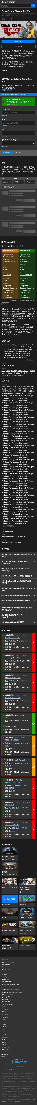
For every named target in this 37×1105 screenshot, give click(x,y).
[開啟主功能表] (34, 2)
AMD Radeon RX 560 (19, 828)
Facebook (5, 1054)
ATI (4, 1029)
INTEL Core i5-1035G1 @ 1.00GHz (15, 696)
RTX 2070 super (26, 274)
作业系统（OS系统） (10, 139)
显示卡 (4, 119)
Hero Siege (5, 977)
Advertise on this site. (18, 1067)
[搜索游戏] (33, 6)
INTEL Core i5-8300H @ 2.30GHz (15, 738)
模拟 (7, 381)
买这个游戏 (18, 46)
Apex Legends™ (6, 964)
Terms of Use (5, 1047)
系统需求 (7, 15)
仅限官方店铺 (9, 186)
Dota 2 (3, 1007)
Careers (4, 1042)
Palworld (4, 972)
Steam (31, 360)
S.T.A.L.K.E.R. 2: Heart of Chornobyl (12, 992)
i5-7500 (6, 261)
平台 (15, 178)
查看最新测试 (7, 90)
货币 (3, 178)
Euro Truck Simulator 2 (8, 962)
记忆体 (4, 129)
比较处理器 (5, 1017)
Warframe (4, 974)
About (3, 1040)
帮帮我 (5, 116)
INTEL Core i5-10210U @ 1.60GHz (15, 636)
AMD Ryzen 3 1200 (22, 760)
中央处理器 (6, 109)
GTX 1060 (7, 274)
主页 (8, 2)
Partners (4, 1045)
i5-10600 (23, 261)
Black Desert (5, 967)
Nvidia (4, 1034)
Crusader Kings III (6, 979)
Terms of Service (12, 1101)
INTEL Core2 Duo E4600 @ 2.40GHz (16, 823)
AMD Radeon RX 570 (19, 808)
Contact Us (4, 1052)
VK (4, 1057)
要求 (3, 987)
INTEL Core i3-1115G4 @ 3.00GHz (15, 676)
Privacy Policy (5, 1049)
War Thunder (5, 1009)
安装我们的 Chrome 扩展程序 (18, 102)
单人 (3, 370)
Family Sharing (11, 370)
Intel (4, 1022)
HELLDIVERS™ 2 (6, 969)
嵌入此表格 (5, 303)
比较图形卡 (5, 1024)
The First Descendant (7, 1004)
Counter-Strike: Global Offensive (10, 990)
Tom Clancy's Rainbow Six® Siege (11, 984)
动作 (3, 381)
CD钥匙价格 (5, 960)
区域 (27, 178)
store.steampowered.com (11, 542)
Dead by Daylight (6, 981)
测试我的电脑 (18, 41)
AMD (4, 1019)
